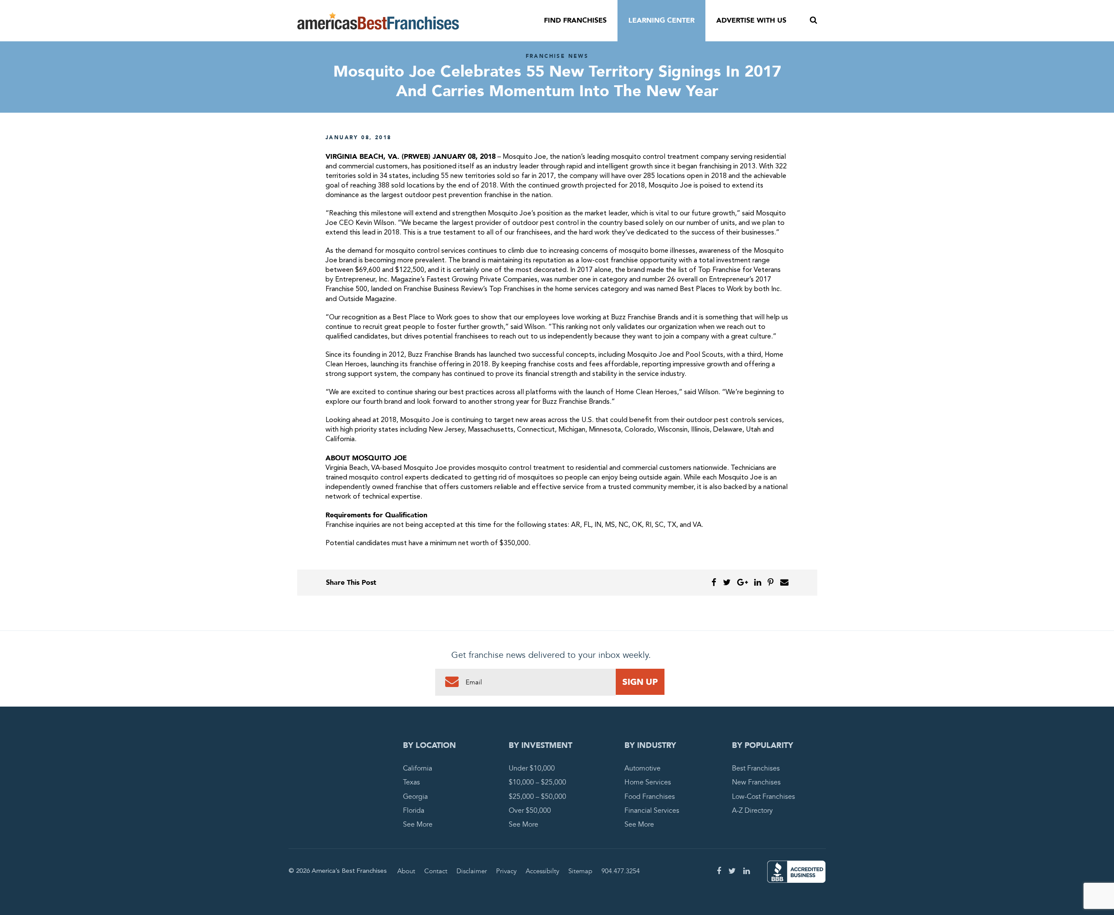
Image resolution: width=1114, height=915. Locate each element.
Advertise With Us (751, 20)
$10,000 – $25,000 (537, 782)
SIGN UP (640, 682)
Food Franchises (649, 796)
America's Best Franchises (378, 21)
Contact (435, 871)
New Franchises (756, 782)
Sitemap (580, 871)
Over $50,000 (530, 810)
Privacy (506, 871)
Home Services (647, 782)
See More (418, 824)
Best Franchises (756, 768)
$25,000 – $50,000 (537, 796)
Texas (411, 782)
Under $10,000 (532, 768)
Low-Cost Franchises (763, 796)
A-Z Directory (752, 810)
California (417, 768)
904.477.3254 (620, 871)
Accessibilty (542, 871)
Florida (413, 810)
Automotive (642, 768)
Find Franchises (575, 20)
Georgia (415, 796)
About (406, 871)
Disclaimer (471, 871)
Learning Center (661, 20)
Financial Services (651, 810)
